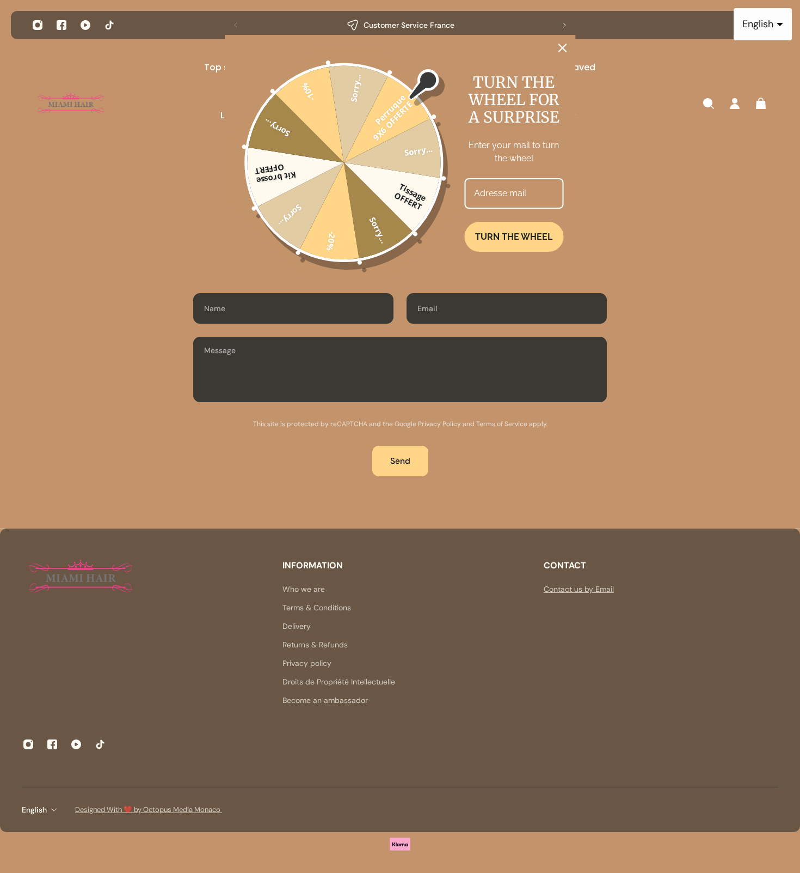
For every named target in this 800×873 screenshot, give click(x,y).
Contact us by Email (579, 589)
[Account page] (735, 104)
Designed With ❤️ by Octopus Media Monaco (148, 809)
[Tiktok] (109, 25)
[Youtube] (85, 25)
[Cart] (761, 104)
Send (400, 461)
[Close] (563, 48)
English (34, 810)
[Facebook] (61, 25)
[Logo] (71, 104)
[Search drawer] (709, 104)
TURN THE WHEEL (513, 237)
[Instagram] (38, 25)
